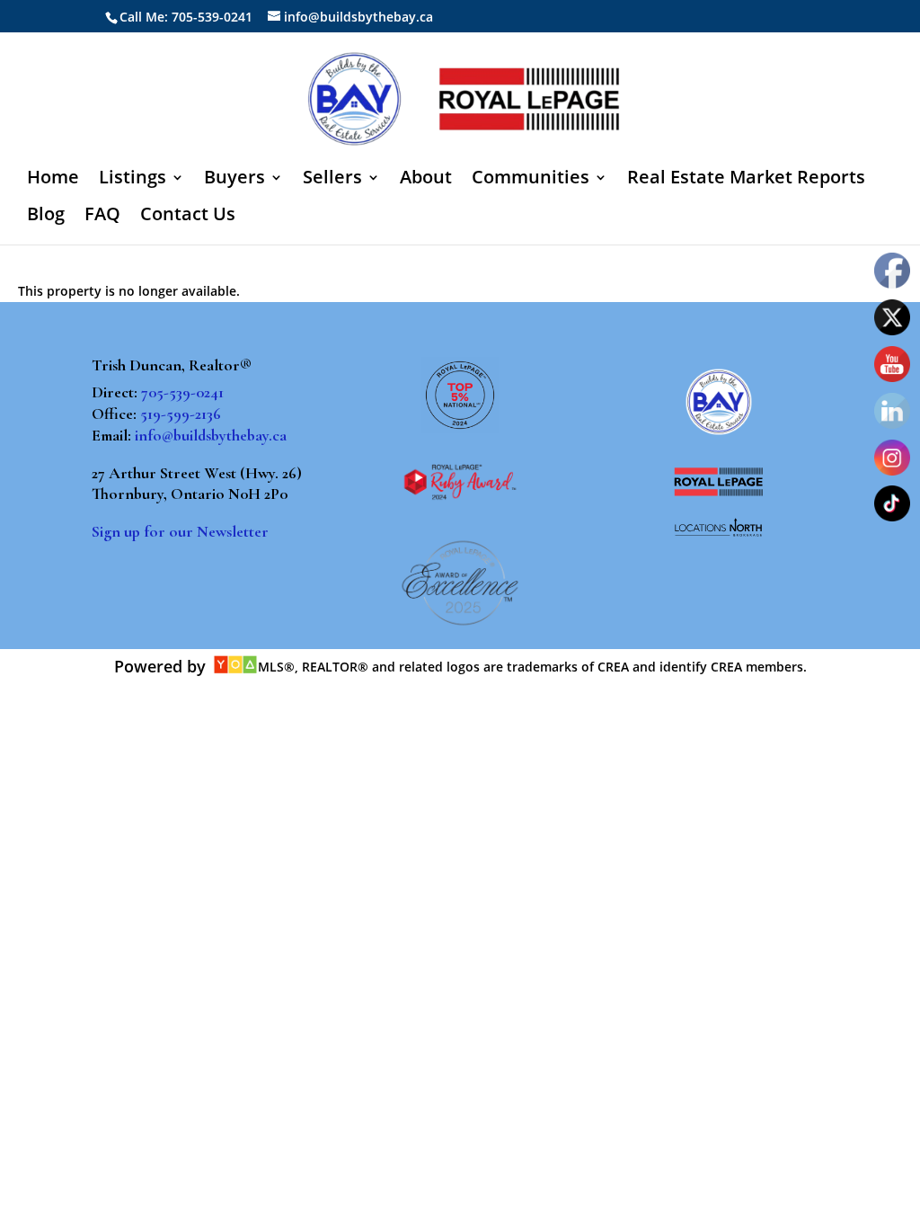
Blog (46, 217)
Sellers (332, 180)
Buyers (234, 180)
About (426, 180)
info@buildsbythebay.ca (211, 435)
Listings (132, 180)
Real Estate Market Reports (746, 180)
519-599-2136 (180, 413)
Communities (530, 180)
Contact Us (187, 217)
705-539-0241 (182, 392)
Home (53, 180)
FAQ (102, 217)
